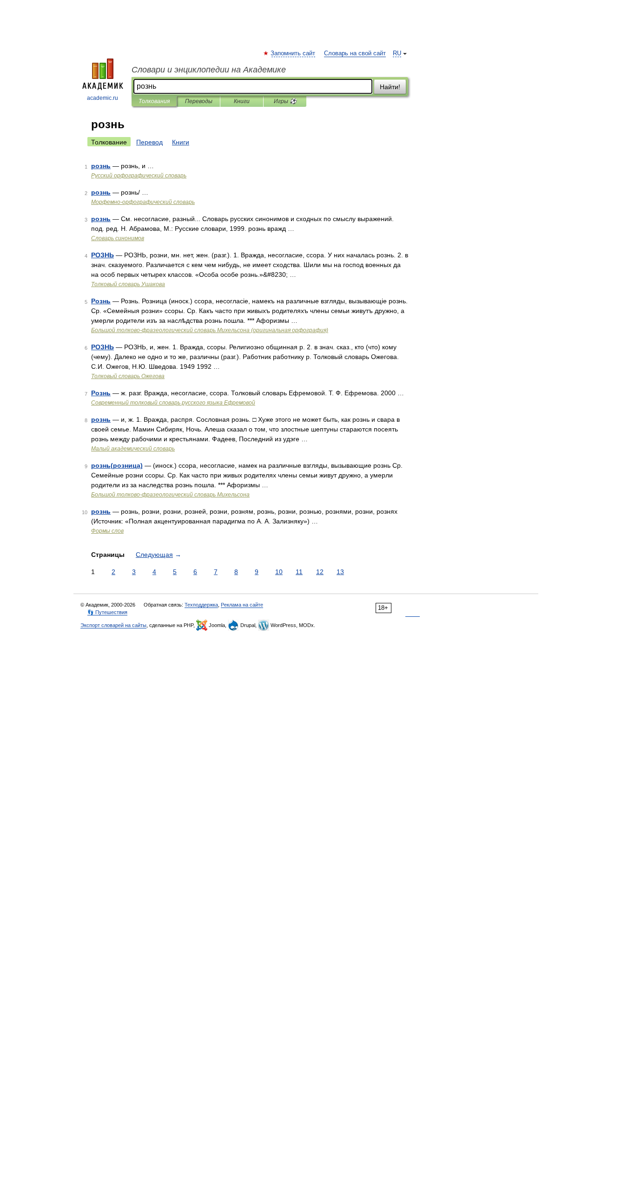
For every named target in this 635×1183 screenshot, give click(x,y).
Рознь (101, 301)
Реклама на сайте (242, 605)
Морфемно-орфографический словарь (143, 202)
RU (397, 53)
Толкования (154, 101)
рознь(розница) (117, 465)
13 (340, 571)
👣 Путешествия (107, 612)
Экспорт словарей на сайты (113, 625)
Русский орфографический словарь (138, 175)
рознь (101, 166)
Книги (242, 101)
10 (279, 571)
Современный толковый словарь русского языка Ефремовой (173, 402)
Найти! (390, 87)
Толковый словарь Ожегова (128, 376)
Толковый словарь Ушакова (128, 284)
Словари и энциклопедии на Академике (209, 69)
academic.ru (102, 98)
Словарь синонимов (117, 238)
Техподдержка (201, 605)
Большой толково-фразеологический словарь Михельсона (170, 494)
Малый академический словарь (133, 448)
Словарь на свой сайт (355, 53)
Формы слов (107, 531)
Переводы (198, 101)
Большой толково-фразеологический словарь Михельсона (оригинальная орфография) (209, 330)
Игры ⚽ (285, 101)
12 (320, 571)
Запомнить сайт (293, 53)
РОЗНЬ (102, 255)
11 (299, 571)
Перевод (149, 142)
